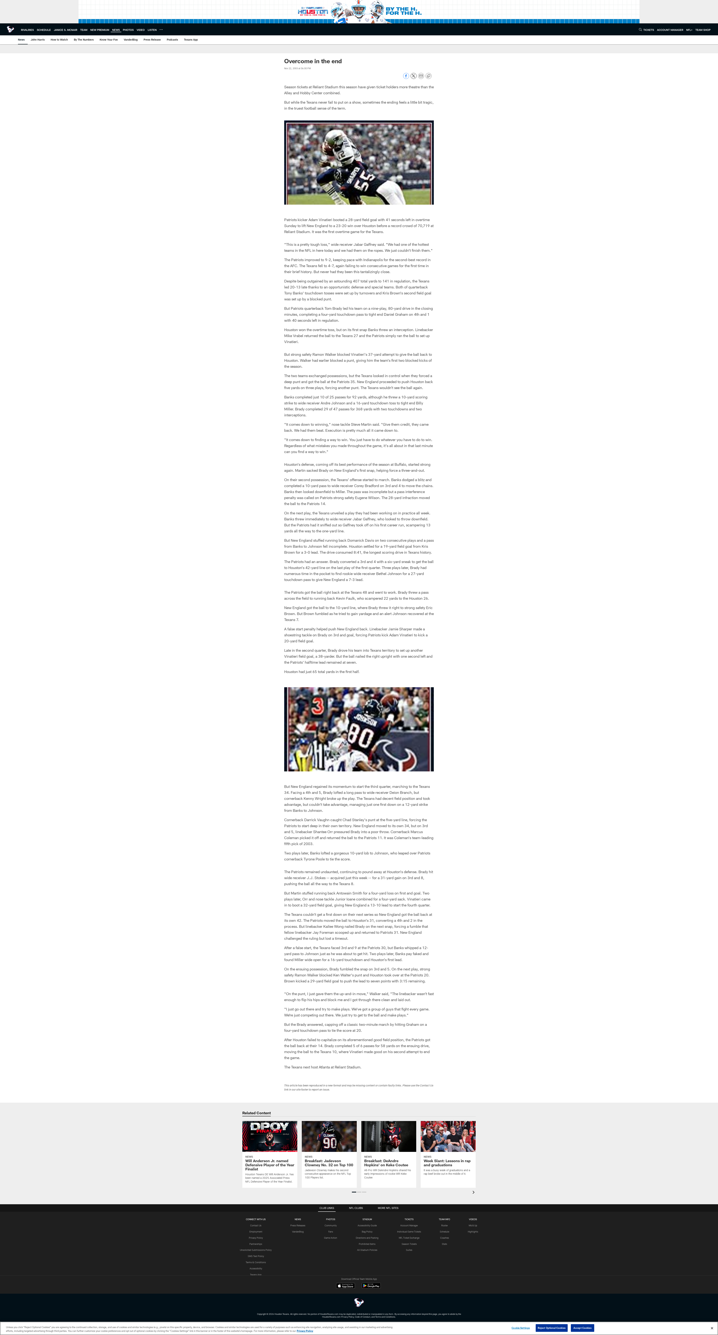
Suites (409, 1250)
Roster (444, 1225)
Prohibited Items (367, 1244)
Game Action (330, 1237)
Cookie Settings (521, 1327)
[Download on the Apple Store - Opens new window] (345, 1286)
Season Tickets (409, 1244)
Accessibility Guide (367, 1225)
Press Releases (297, 1225)
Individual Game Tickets (409, 1231)
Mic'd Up (473, 1225)
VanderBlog (298, 1231)
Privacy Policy (256, 1237)
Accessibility (256, 1268)
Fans (330, 1231)
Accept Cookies (582, 1327)
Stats (444, 1244)
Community (331, 1225)
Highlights (473, 1231)
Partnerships (255, 1244)
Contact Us (255, 1225)
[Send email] (421, 77)
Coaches (444, 1237)
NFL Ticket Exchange (409, 1237)
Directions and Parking (367, 1237)
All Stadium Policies (367, 1250)
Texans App (256, 1274)
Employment (255, 1231)
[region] (359, 1328)
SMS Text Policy (256, 1256)
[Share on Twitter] (414, 77)
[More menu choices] (161, 29)
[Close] (712, 1328)
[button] (354, 1192)
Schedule (444, 1231)
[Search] (640, 29)
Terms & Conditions (256, 1262)
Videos (473, 1219)
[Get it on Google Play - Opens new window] (371, 1287)
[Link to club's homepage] (10, 29)
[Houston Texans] (359, 1303)
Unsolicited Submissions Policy (256, 1250)
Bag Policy (367, 1231)
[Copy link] (429, 76)
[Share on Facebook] (406, 77)
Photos (330, 1219)
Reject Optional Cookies (552, 1327)
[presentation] (474, 1193)
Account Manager (409, 1225)
